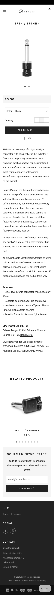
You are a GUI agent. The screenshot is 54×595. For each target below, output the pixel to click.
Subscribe (25, 488)
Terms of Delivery (12, 514)
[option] (27, 57)
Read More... (26, 334)
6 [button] (31, 442)
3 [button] (22, 442)
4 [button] (25, 442)
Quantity (9, 120)
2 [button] (19, 442)
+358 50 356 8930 (12, 553)
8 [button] (37, 442)
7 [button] (34, 442)
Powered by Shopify (37, 580)
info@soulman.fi (11, 548)
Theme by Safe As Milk (18, 580)
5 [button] (28, 442)
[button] (25, 86)
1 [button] (16, 442)
